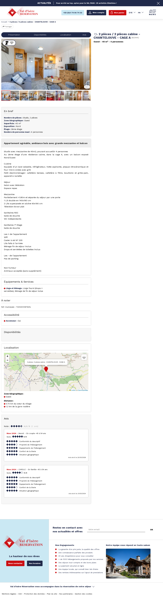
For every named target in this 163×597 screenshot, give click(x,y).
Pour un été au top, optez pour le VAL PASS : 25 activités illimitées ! (86, 3)
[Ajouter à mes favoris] (95, 34)
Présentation (14, 35)
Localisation (65, 35)
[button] (46, 369)
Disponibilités (40, 35)
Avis (84, 35)
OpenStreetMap (83, 390)
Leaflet (73, 390)
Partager (8, 27)
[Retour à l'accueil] (22, 12)
